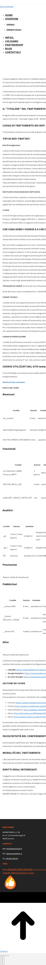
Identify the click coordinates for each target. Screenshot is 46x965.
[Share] (3, 955)
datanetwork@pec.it (14, 853)
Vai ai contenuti (7, 6)
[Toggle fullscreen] (6, 955)
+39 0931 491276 (11, 858)
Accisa (5, 869)
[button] (21, 10)
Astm (34, 869)
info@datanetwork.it (14, 849)
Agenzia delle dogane (20, 869)
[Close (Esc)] (1, 955)
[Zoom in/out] (8, 955)
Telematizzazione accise (22, 872)
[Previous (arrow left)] (1, 960)
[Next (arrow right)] (3, 960)
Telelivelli (6, 873)
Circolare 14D (39, 869)
